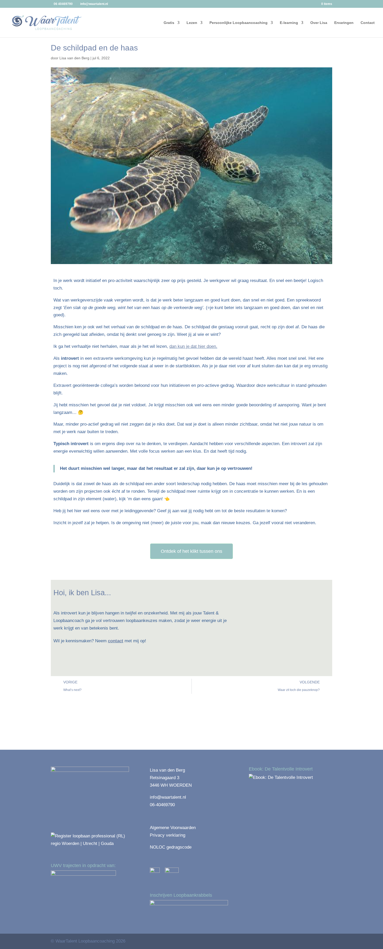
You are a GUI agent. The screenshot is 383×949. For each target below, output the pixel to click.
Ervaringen (344, 23)
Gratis (169, 23)
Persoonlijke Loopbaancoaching (238, 23)
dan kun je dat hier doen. (193, 346)
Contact (368, 23)
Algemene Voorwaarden (173, 827)
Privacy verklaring (167, 835)
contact (115, 640)
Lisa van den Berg (74, 58)
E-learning (289, 23)
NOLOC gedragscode (170, 847)
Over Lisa (318, 23)
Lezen (192, 23)
